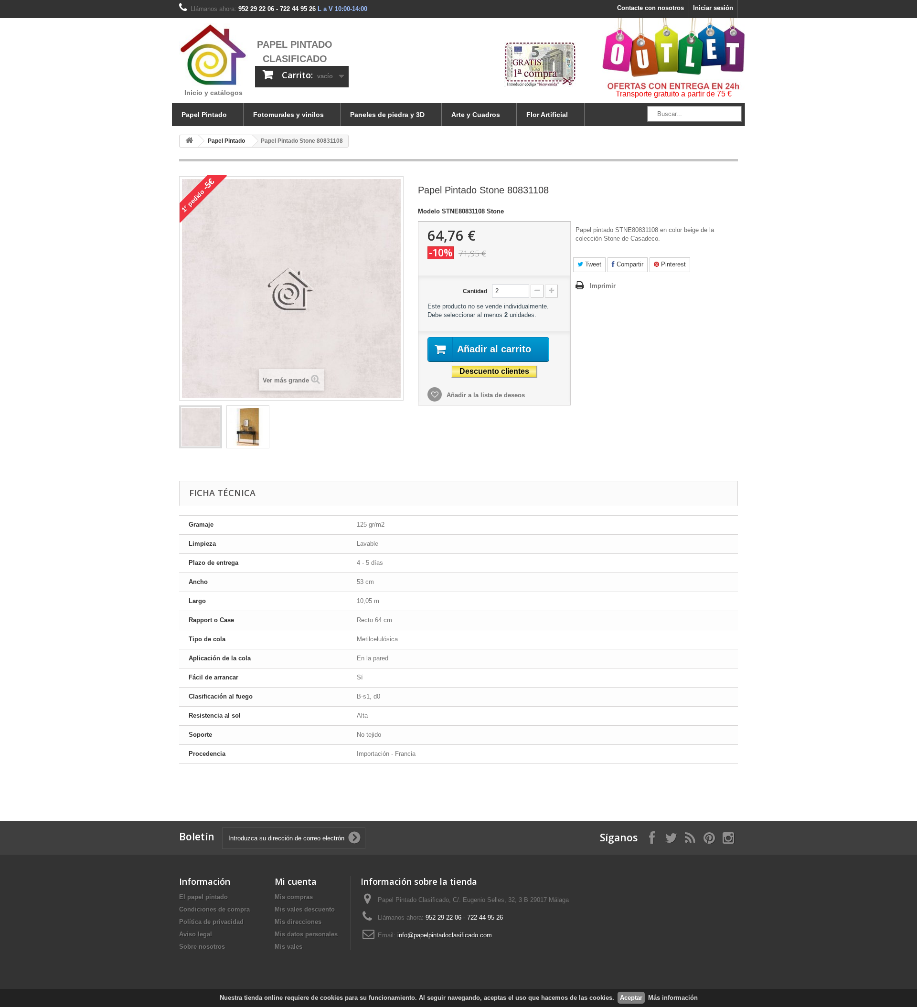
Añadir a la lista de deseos (485, 395)
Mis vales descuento (305, 909)
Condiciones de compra (214, 909)
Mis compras (294, 897)
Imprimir (603, 285)
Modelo (429, 211)
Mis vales (288, 946)
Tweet (592, 264)
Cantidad (475, 291)
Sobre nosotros (202, 946)
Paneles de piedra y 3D (387, 114)
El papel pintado (203, 897)
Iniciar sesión (713, 7)
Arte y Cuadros (475, 114)
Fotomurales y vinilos (288, 114)
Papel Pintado (204, 114)
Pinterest (672, 264)
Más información (673, 997)
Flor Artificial (547, 114)
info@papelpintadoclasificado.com (444, 935)
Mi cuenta (296, 881)
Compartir (629, 264)
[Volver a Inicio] (189, 141)
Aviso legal (195, 934)
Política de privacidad (211, 921)
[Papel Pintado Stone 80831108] (201, 427)
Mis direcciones (298, 921)
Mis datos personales (306, 934)
